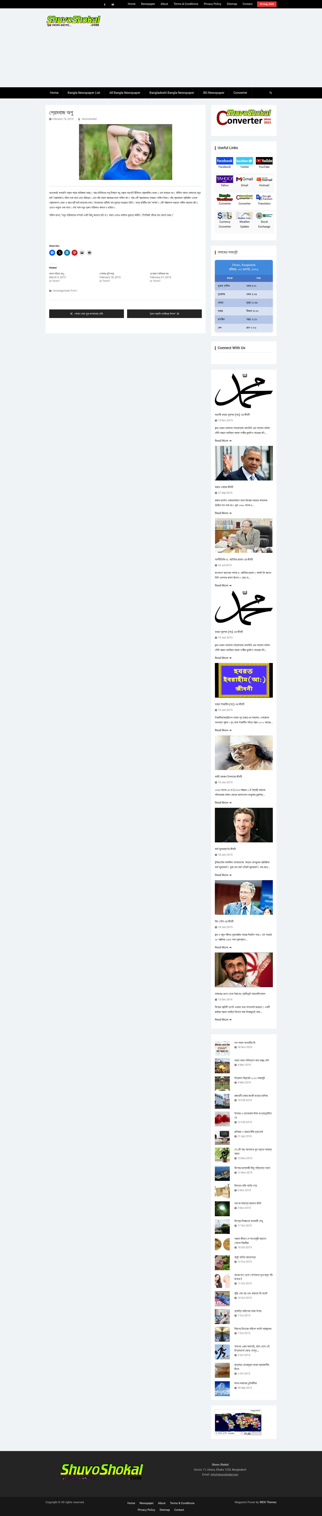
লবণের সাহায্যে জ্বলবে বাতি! (247, 1203)
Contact (247, 4)
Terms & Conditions (186, 4)
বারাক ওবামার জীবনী (224, 487)
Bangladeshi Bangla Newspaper (171, 93)
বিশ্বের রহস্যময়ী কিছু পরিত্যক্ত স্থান (252, 1168)
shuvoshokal (89, 118)
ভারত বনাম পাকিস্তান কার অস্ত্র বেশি (251, 1060)
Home (131, 4)
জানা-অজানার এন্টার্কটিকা (245, 1383)
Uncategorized (61, 290)
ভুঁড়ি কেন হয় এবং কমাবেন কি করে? (250, 1293)
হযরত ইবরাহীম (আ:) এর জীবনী (229, 704)
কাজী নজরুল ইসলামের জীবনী (228, 776)
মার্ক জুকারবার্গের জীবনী (225, 849)
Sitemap (232, 4)
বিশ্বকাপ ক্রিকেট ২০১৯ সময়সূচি (249, 1078)
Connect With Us (231, 348)
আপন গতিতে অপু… (57, 273)
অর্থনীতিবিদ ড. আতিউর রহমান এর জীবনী (234, 559)
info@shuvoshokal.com (224, 1474)
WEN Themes (268, 1502)
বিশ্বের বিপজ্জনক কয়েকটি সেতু (248, 1221)
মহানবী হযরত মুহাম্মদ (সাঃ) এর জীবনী (232, 414)
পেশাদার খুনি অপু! (107, 273)
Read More (221, 440)
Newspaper (148, 4)
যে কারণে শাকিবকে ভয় (159, 273)
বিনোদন (74, 290)
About (164, 4)
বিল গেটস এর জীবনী (224, 921)
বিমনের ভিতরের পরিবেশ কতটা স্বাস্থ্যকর (252, 1328)
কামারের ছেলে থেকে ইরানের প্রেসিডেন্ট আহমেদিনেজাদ (240, 994)
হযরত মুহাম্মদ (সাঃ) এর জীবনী (229, 632)
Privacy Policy (212, 4)
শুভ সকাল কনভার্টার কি (244, 1042)
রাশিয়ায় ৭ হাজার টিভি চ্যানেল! (248, 1132)
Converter (240, 93)
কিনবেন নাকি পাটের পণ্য (245, 1185)
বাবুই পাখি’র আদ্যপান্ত (245, 1257)
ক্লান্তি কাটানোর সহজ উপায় (247, 1311)
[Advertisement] (161, 59)
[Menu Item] (104, 4)
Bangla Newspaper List (84, 93)
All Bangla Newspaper (124, 93)
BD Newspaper (213, 93)
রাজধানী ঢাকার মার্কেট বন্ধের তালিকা (251, 1096)
